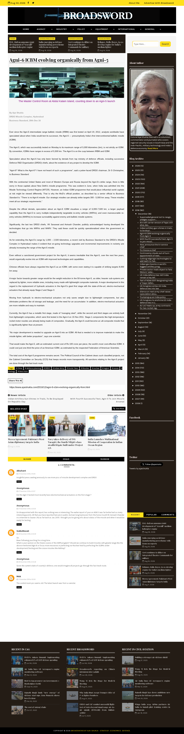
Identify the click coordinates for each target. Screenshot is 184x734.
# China (19, 368)
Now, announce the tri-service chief (154, 245)
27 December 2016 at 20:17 (26, 491)
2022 (137, 183)
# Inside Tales (72, 368)
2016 (137, 210)
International (128, 29)
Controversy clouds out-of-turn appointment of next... (154, 254)
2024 (137, 175)
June (140, 336)
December (143, 214)
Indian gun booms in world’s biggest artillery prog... (153, 265)
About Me (134, 2)
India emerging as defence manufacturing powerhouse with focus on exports (51, 44)
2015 (137, 363)
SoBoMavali (23, 531)
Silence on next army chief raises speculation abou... (155, 292)
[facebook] (28, 3)
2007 (137, 399)
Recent (135, 514)
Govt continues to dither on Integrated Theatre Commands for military (80, 44)
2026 (137, 166)
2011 (137, 381)
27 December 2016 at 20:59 (27, 509)
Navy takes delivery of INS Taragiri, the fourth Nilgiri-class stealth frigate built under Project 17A (65, 443)
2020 (137, 192)
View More (120, 409)
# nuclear (95, 368)
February (142, 353)
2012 (137, 377)
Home (28, 29)
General (152, 29)
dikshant (21, 470)
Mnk (19, 576)
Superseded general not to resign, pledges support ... (155, 218)
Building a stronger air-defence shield (151, 657)
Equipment (104, 29)
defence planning (75, 38)
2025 (137, 170)
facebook (104, 459)
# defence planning (33, 368)
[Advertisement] (151, 438)
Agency (43, 29)
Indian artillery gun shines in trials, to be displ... (156, 229)
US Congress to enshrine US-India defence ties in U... (155, 301)
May (140, 340)
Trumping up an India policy (153, 297)
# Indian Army (58, 368)
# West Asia (23, 371)
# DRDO (47, 368)
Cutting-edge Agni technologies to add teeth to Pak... (155, 259)
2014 (137, 368)
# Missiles (85, 368)
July (140, 331)
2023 (137, 179)
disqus (66, 459)
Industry (64, 29)
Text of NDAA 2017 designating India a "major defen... (156, 281)
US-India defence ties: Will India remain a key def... (154, 276)
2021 (137, 188)
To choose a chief (148, 250)
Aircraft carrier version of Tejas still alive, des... (156, 223)
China (52, 418)
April (140, 345)
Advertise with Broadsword (159, 2)
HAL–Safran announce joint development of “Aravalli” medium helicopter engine (21, 44)
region (12, 418)
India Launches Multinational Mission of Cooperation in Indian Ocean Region (105, 442)
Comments (167, 514)
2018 (137, 201)
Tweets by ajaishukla (139, 468)
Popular (151, 514)
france (12, 38)
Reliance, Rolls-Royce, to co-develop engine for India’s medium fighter (111, 44)
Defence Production (47, 38)
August (141, 327)
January (142, 358)
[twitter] (33, 3)
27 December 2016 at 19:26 (26, 474)
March (141, 349)
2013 (137, 372)
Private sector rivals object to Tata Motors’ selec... (156, 270)
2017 (137, 206)
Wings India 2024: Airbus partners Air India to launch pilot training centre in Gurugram (152, 707)
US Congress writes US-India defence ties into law (153, 287)
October (142, 318)
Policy (83, 29)
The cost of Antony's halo (35, 707)
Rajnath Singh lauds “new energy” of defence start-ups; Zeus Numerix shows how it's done (42, 695)
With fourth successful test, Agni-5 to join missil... (156, 240)
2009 (137, 390)
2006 (137, 403)
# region (105, 368)
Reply (19, 481)
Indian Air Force (104, 38)
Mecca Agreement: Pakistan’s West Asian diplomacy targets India (26, 441)
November (143, 313)
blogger (27, 459)
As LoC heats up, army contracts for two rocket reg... (155, 306)
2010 (137, 385)
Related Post (18, 408)
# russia (115, 368)
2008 (138, 394)
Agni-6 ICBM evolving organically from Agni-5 (155, 234)
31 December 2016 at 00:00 (27, 579)
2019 (137, 197)
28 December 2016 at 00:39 (27, 534)
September (143, 322)
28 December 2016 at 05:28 (27, 562)
